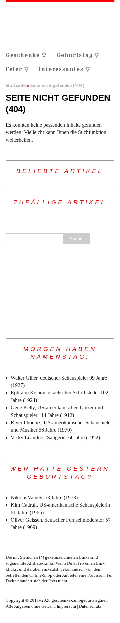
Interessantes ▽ (64, 69)
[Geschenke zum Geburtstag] (60, 25)
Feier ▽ (17, 69)
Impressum (66, 606)
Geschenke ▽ (26, 55)
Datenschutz (90, 606)
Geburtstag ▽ (78, 55)
